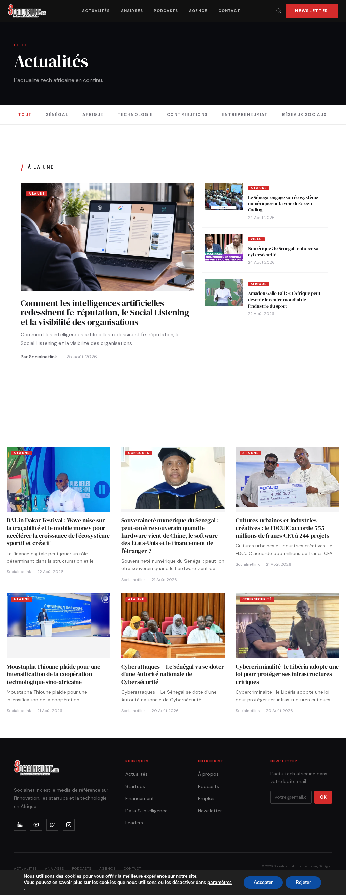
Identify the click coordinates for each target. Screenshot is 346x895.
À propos (208, 774)
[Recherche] (278, 11)
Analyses (132, 10)
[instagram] (69, 825)
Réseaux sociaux (304, 114)
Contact (229, 10)
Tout (25, 114)
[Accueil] (27, 11)
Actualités (96, 10)
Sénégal (57, 114)
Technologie (135, 114)
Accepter (263, 882)
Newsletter (311, 11)
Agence (198, 10)
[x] (52, 825)
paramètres (219, 882)
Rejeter (303, 882)
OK (323, 797)
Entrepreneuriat (245, 114)
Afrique (92, 114)
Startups (135, 786)
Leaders (134, 823)
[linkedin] (20, 825)
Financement (139, 798)
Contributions (187, 114)
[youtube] (36, 825)
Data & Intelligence (146, 811)
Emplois (207, 798)
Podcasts (166, 10)
